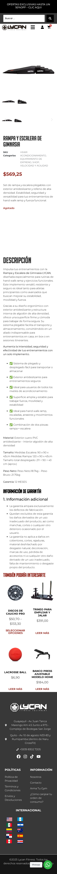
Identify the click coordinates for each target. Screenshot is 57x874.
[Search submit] (50, 18)
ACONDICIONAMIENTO (33, 494)
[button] (50, 45)
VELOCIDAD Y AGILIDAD (34, 504)
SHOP (35, 501)
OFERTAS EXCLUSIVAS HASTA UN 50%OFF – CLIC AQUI (28, 6)
